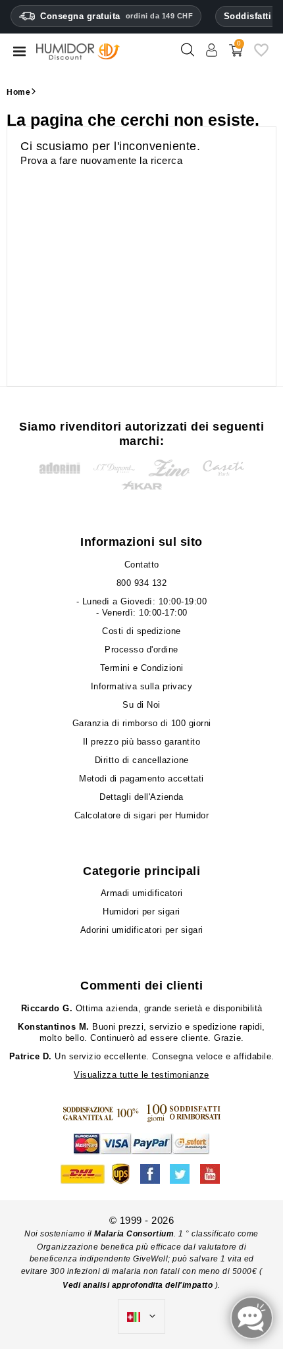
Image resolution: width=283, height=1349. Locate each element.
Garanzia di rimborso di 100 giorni (141, 723)
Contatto (141, 564)
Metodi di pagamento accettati (141, 778)
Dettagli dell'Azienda (141, 797)
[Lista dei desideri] (261, 55)
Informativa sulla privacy (142, 686)
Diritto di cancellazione (142, 760)
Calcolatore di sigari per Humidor (141, 815)
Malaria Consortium (134, 1233)
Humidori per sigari (141, 911)
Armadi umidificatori (142, 893)
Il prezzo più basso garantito (142, 742)
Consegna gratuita (116, 16)
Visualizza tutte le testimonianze (141, 1075)
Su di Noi (141, 705)
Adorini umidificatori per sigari (141, 930)
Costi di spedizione (141, 631)
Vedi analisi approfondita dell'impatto (139, 1285)
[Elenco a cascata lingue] (141, 1317)
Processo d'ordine (141, 649)
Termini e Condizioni (142, 668)
